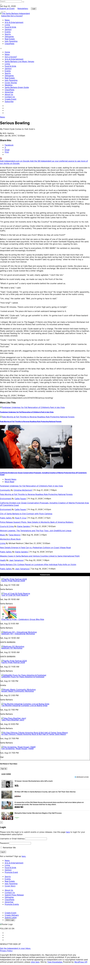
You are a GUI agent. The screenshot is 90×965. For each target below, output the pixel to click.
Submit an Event (7, 8)
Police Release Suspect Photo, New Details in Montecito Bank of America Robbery (37, 522)
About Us (9, 94)
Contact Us (10, 97)
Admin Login (10, 920)
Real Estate (10, 39)
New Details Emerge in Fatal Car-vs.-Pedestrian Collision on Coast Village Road (35, 547)
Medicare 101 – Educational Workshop (18, 634)
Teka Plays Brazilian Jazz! (12, 720)
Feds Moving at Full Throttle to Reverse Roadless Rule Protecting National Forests (30, 421)
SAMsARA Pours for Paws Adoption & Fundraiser (22, 677)
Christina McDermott (23, 490)
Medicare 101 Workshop (11, 648)
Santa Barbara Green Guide (17, 87)
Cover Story (10, 886)
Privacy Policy (6, 950)
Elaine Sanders (23, 526)
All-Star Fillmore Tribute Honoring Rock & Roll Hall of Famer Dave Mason (33, 734)
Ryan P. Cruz (20, 518)
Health (3, 560)
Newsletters (22, 8)
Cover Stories (11, 82)
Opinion (8, 29)
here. (24, 856)
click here (35, 962)
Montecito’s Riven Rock (10, 539)
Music (3, 535)
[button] (45, 784)
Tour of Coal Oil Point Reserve (14, 595)
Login (34, 9)
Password (4, 843)
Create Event (10, 99)
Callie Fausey (20, 498)
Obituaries (9, 36)
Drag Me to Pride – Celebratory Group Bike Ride (22, 619)
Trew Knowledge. (55, 962)
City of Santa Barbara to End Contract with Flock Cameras (26, 513)
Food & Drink (10, 27)
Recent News (10, 479)
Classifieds (9, 43)
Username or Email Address (12, 838)
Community (5, 490)
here (68, 832)
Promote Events (12, 904)
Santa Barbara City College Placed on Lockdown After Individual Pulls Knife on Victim (38, 564)
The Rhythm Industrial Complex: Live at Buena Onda (24, 705)
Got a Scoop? (17, 16)
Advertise (9, 92)
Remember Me (9, 847)
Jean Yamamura (16, 560)
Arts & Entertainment (14, 22)
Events (8, 32)
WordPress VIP (80, 962)
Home (7, 52)
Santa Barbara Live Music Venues (19, 61)
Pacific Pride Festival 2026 (13, 581)
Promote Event (11, 872)
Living (7, 25)
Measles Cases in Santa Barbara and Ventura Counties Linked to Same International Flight (40, 556)
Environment (6, 498)
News (7, 20)
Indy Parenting (11, 41)
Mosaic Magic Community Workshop (17, 691)
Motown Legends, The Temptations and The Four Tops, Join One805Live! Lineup (35, 530)
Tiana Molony (15, 535)
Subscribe (6, 16)
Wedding (8, 85)
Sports (8, 34)
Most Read (9, 481)
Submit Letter (11, 917)
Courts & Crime (7, 526)
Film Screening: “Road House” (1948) (17, 748)
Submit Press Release (14, 895)
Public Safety (6, 518)
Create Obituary (12, 915)
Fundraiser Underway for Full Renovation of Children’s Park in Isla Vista (27, 412)
